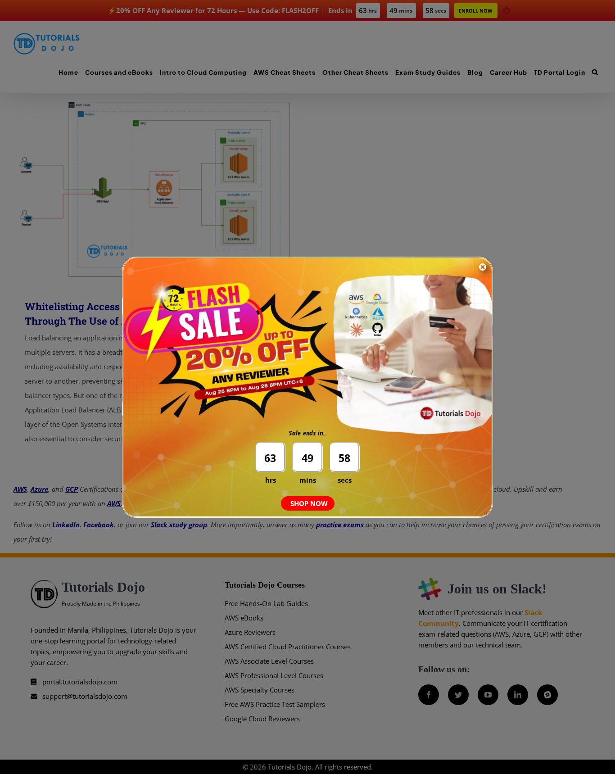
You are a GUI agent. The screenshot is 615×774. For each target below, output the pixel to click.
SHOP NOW (309, 503)
